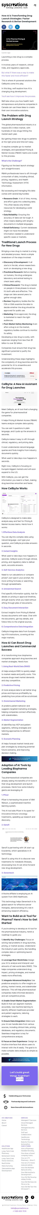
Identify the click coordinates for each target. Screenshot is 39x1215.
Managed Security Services (27, 1129)
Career (4, 1125)
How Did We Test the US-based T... (29, 1188)
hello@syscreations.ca (19, 1208)
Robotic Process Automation (27, 1143)
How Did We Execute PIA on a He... (29, 1183)
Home (4, 1120)
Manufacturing (7, 1166)
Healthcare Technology (25, 1138)
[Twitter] (10, 27)
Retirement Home (8, 1156)
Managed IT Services (28, 1120)
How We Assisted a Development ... (28, 1173)
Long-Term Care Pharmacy (8, 1152)
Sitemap (30, 1205)
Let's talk (20, 1079)
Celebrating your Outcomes (20, 1096)
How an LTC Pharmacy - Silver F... (28, 1159)
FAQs (35, 1205)
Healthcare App (7, 1148)
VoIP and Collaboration (26, 1133)
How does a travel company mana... (28, 1154)
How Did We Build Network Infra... (27, 1169)
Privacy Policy (21, 1205)
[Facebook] (4, 27)
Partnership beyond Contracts (23, 1101)
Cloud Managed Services (27, 1124)
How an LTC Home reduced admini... (28, 1164)
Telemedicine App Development (8, 1169)
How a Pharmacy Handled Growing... (28, 1150)
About (4, 1123)
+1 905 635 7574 (19, 1211)
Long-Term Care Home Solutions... (8, 1160)
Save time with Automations (22, 1107)
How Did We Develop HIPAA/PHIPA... (29, 1178)
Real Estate (6, 1163)
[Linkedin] (17, 27)
